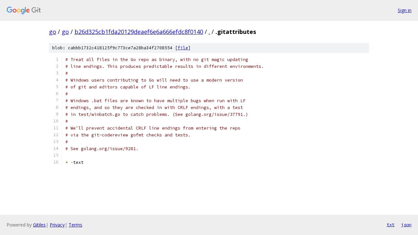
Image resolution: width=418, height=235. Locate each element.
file (183, 48)
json (406, 224)
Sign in (404, 10)
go (52, 32)
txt (390, 224)
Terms (75, 225)
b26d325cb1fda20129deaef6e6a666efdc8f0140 (138, 32)
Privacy (57, 225)
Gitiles (39, 225)
